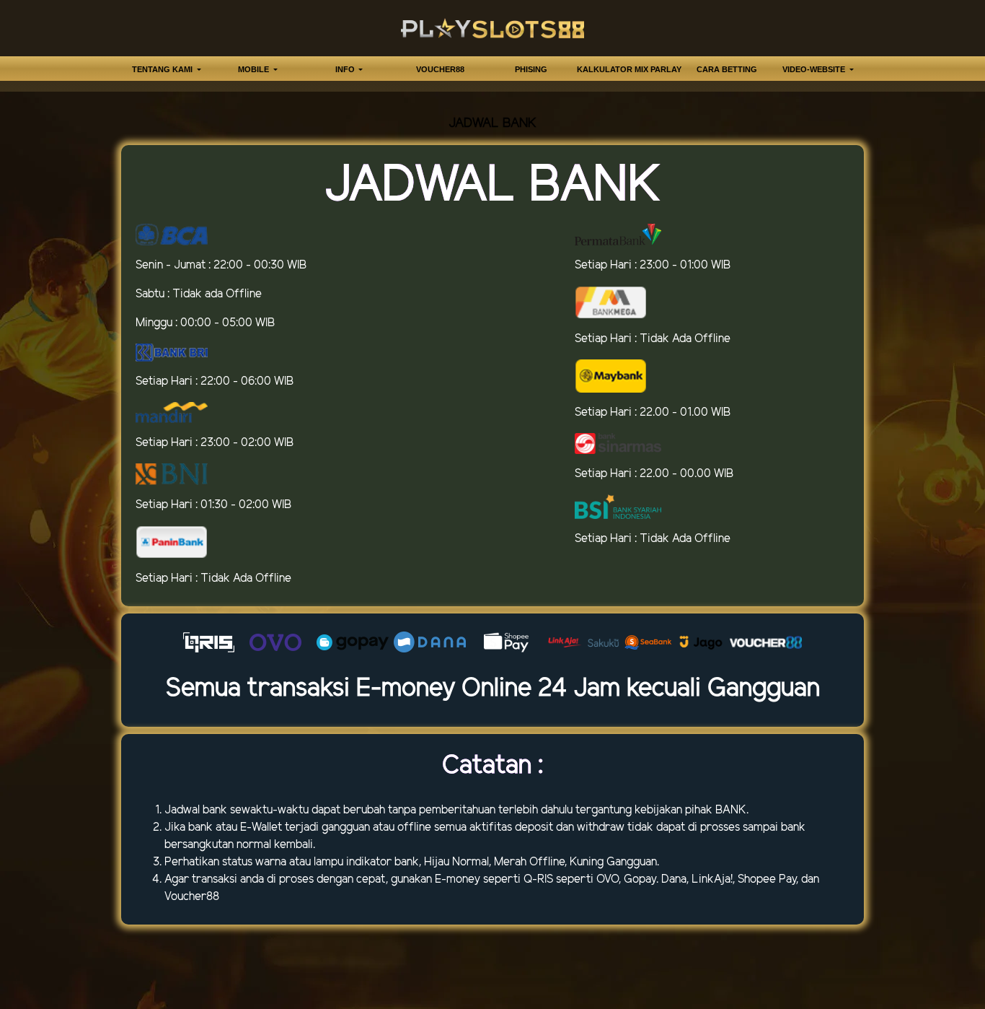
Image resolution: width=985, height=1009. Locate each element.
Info (346, 69)
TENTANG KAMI (163, 69)
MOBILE (254, 69)
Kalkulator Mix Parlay (629, 69)
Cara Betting (727, 69)
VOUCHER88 (440, 69)
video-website (814, 69)
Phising (531, 69)
